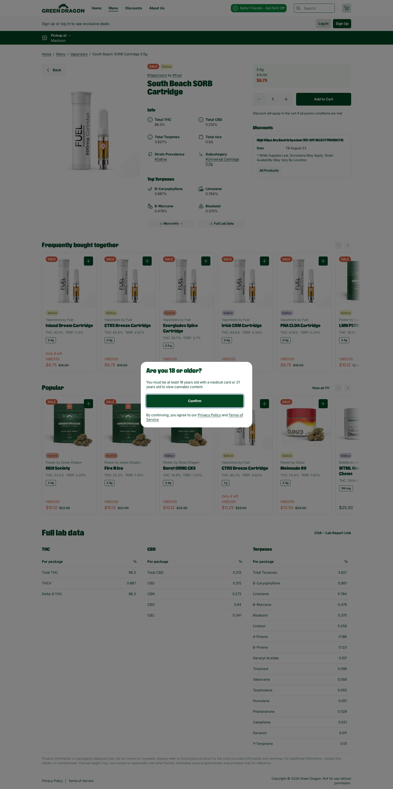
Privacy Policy (209, 415)
